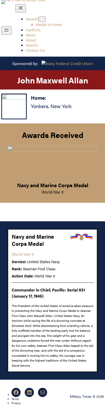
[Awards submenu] (42, 19)
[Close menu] (21, 8)
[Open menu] (6, 30)
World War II (52, 192)
